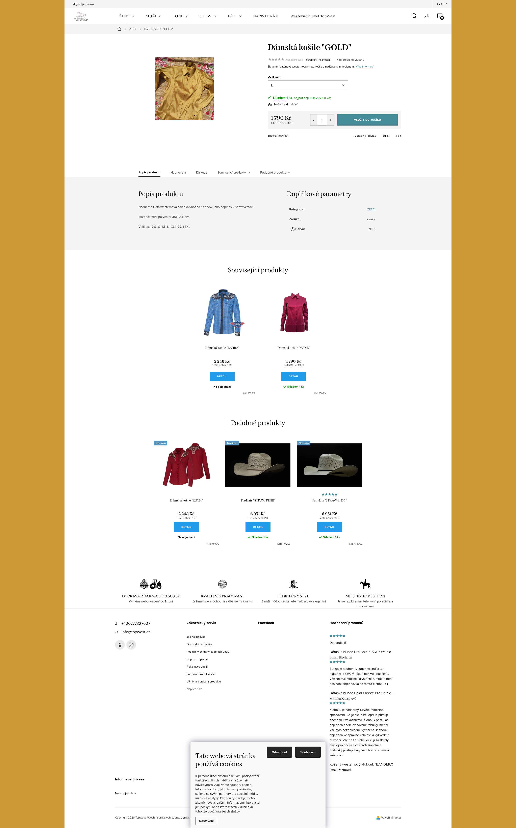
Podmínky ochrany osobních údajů (208, 651)
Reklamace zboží (197, 666)
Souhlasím (308, 752)
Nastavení (206, 821)
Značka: (278, 136)
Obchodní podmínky (199, 644)
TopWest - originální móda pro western (120, 645)
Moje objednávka (83, 4)
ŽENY (371, 209)
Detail (222, 376)
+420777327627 (136, 623)
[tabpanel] (222, 341)
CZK (439, 4)
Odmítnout (279, 752)
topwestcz (131, 645)
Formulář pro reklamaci (201, 674)
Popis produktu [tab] (149, 172)
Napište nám (194, 689)
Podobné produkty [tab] (273, 172)
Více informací (364, 66)
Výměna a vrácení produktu (204, 681)
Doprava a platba (197, 659)
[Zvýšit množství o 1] (330, 119)
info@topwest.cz (136, 632)
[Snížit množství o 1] (313, 119)
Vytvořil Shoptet (391, 818)
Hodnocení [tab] (178, 172)
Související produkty (231, 172)
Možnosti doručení (285, 104)
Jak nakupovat (196, 637)
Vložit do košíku (367, 120)
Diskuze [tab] (201, 172)
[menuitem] (127, 16)
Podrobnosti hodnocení (317, 59)
